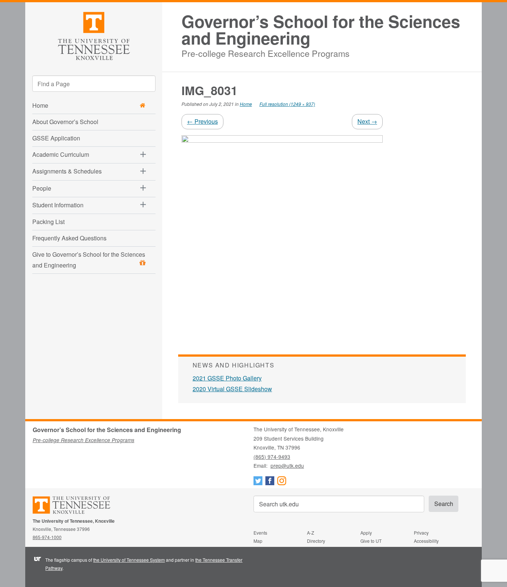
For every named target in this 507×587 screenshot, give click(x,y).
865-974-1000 (47, 537)
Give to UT (371, 541)
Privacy (421, 532)
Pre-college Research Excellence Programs (265, 52)
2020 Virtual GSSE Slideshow (232, 389)
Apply (366, 532)
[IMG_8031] (282, 235)
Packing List (48, 221)
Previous (202, 121)
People (41, 188)
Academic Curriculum (60, 154)
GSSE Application (56, 138)
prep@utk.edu (287, 465)
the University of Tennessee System (129, 560)
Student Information (58, 205)
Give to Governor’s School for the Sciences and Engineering (88, 259)
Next (367, 121)
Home (246, 104)
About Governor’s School (65, 121)
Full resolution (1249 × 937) (287, 104)
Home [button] (40, 105)
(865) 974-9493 (272, 456)
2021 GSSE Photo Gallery (227, 378)
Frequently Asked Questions (69, 238)
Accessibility (426, 541)
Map (258, 541)
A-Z (310, 532)
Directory (316, 541)
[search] (94, 83)
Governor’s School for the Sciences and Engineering (320, 29)
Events (260, 532)
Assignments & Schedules (67, 171)
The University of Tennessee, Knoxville (93, 34)
